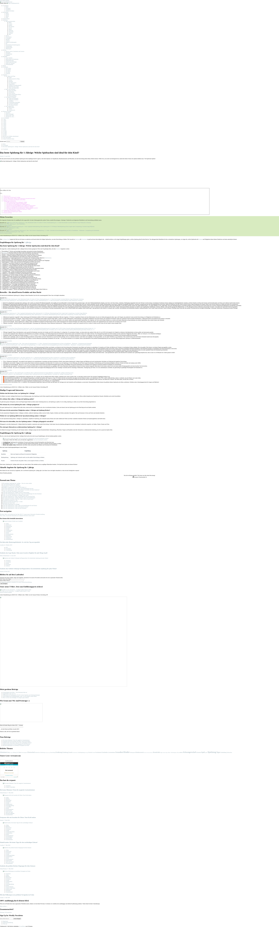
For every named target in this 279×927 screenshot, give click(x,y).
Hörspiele (8, 52)
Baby (7, 7)
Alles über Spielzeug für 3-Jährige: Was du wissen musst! (16, 492)
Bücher (4, 50)
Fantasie (200, 239)
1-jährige (27, 242)
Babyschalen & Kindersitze (12, 59)
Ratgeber (8, 55)
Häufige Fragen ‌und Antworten (10, 201)
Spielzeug (5, 20)
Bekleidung (5, 12)
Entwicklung (52, 752)
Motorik (8, 39)
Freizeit (10, 80)
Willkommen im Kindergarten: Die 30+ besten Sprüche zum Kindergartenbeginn (21, 695)
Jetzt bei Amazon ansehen (6, 225)
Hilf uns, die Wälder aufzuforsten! (11, 136)
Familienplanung (81, 752)
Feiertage (86, 752)
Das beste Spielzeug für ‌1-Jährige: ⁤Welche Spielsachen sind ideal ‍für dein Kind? (19, 198)
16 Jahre (5, 135)
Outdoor (8, 41)
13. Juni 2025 (13, 555)
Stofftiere (15, 443)
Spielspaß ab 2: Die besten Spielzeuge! (12, 486)
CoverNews (22, 926)
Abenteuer (8, 560)
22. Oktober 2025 (8, 545)
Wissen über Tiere (10, 115)
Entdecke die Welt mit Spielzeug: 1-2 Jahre (13, 501)
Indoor (7, 35)
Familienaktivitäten (10, 831)
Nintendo (11, 30)
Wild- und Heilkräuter (14, 88)
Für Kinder (8, 69)
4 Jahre (4, 123)
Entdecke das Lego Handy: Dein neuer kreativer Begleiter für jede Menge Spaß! (24, 553)
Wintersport (8, 48)
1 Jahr (4, 119)
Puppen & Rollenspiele (11, 42)
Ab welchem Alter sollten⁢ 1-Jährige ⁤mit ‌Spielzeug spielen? (17, 203)
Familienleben (9, 530)
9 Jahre (4, 129)
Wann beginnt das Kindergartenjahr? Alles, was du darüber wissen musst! (20, 696)
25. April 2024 (6, 156)
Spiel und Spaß (9, 812)
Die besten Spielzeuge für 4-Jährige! (11, 504)
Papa (7, 17)
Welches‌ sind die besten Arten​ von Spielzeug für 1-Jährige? (17, 202)
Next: (17, 515)
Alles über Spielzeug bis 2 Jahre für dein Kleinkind (14, 508)
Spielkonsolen (9, 47)
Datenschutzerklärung (8, 922)
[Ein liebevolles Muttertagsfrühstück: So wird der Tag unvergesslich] (13, 521)
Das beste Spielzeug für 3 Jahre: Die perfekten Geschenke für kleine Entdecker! (21, 489)
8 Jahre (4, 128)
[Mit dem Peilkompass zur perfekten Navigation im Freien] (16, 871)
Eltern (19, 752)
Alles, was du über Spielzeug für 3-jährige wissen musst (16, 495)
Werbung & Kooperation (6, 912)
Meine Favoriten (7, 196)
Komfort (145, 752)
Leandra (2, 545)
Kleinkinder (11, 91)
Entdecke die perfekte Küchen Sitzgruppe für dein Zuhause (16, 744)
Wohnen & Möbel (10, 11)
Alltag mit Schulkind (13, 99)
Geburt (10, 108)
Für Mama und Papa (10, 76)
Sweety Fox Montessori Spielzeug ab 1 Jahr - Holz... (12, 231)
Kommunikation (9, 534)
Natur (178, 752)
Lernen (163, 752)
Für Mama (8, 71)
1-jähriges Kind (6, 239)
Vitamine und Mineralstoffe (15, 85)
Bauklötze (4, 252)
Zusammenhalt (9, 539)
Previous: (22, 514)
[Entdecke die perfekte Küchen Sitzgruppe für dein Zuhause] (17, 847)
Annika (2, 897)
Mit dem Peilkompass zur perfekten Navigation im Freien (16, 745)
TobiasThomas (3, 792)
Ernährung (59, 752)
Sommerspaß (9, 46)
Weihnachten (229, 752)
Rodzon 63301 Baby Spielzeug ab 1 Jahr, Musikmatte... (13, 224)
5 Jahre (4, 124)
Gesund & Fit (12, 110)
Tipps (218, 752)
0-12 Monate (6, 118)
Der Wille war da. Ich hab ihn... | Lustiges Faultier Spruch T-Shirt (15, 591)
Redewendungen (10, 114)
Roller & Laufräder (10, 63)
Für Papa (8, 72)
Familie (7, 529)
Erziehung (8, 527)
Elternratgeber (24, 752)
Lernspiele (8, 38)
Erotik (10, 77)
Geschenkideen (111, 752)
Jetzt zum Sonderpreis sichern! (40, 439)
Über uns (5, 923)
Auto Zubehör (9, 58)
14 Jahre (5, 133)
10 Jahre (5, 131)
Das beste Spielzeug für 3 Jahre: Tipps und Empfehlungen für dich (18, 488)
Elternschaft (8, 525)
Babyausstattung (12, 95)
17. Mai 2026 (10, 792)
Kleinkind (8, 8)
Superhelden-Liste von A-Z (9, 693)
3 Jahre (4, 122)
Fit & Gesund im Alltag (14, 78)
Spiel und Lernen (10, 862)
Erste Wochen (12, 93)
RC (6, 43)
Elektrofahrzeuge (10, 60)
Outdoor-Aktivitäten (10, 787)
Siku (10, 34)
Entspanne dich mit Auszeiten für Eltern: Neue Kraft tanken (16, 741)
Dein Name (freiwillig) (5, 579)
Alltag (7, 523)
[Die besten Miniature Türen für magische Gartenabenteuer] (17, 783)
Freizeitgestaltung (10, 805)
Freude (94, 752)
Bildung (14, 752)
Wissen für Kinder (7, 111)
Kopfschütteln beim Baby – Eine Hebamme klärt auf (15, 692)
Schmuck (8, 73)
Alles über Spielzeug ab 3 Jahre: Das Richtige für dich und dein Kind (19, 496)
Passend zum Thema (8, 212)
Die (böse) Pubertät (13, 105)
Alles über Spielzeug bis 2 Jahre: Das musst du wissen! (15, 506)
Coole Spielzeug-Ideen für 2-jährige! (11, 484)
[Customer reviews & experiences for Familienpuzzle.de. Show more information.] (9, 777)
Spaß (203, 752)
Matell (10, 29)
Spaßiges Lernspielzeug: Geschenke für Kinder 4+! (14, 487)
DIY (7, 547)
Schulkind (8, 9)
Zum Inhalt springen (4, 0)
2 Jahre (4, 120)
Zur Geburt (8, 68)
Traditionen (8, 538)
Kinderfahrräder (9, 64)
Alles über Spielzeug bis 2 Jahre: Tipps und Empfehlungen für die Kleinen (20, 505)
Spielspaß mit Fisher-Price (9, 503)
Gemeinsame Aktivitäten (14, 102)
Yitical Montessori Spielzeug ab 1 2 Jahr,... (10, 227)
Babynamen (11, 107)
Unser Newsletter (7, 137)
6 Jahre (4, 125)
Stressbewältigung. (10, 813)
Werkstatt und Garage (14, 86)
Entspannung (9, 526)
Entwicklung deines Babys (15, 94)
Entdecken (37, 752)
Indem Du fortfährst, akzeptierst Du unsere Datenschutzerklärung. (17, 582)
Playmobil (11, 31)
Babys (7, 13)
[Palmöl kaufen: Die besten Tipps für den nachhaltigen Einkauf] (18, 822)
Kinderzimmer (6, 18)
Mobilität (5, 56)
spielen (206, 752)
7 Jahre (4, 127)
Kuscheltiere (9, 37)
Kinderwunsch (140, 752)
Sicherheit (198, 752)
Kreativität (8, 535)
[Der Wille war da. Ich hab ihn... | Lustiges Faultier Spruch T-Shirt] (15, 589)
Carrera (10, 24)
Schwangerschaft (10, 106)
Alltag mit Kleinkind (13, 98)
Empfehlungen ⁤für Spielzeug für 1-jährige (12, 210)
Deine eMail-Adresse (5, 580)
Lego (161, 752)
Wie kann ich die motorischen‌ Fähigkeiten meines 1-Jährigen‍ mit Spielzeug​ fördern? (21, 205)
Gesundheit (119, 752)
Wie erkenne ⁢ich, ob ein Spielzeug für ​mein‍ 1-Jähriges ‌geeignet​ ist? (18, 204)
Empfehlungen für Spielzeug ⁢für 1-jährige (12, 197)
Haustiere (8, 112)
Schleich (11, 33)
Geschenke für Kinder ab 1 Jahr (10, 500)
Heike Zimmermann (5, 555)
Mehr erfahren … (4, 906)
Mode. (169, 752)
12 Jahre (5, 132)
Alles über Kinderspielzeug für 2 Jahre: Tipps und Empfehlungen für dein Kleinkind (22, 493)
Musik (4, 65)
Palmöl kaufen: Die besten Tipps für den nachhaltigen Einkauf (17, 742)
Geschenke (5, 67)
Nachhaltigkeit (174, 752)
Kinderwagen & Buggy (11, 61)
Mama (7, 16)
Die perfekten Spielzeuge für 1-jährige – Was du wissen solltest (17, 483)
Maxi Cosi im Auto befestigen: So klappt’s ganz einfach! (16, 697)
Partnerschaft (9, 536)
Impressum (5, 921)
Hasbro (10, 25)
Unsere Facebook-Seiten (8, 139)
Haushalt (11, 81)
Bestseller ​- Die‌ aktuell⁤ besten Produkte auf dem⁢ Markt (14, 199)
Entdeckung (42, 752)
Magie (167, 752)
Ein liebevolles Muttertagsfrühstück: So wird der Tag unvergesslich (20, 542)
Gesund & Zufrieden (13, 103)
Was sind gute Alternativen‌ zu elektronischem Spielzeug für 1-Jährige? (19, 209)
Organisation (12, 84)
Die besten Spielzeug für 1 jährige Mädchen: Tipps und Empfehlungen (19, 497)
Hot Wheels (11, 26)
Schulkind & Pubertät (11, 97)
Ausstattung (5, 5)
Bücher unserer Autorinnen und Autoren (15, 51)
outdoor (181, 752)
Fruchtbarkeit (98, 752)
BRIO (10, 22)
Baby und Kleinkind (10, 89)
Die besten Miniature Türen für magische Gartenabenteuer (16, 740)
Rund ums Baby (12, 90)
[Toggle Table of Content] (1, 193)
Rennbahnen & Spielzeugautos (13, 44)
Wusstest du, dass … (10, 116)
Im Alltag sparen (12, 82)
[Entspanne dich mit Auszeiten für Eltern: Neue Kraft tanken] (17, 795)
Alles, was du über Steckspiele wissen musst (13, 491)
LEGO (10, 28)
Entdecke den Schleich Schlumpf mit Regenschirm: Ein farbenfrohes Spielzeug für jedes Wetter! (28, 568)
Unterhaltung (9, 550)
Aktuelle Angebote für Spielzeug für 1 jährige (13, 211)
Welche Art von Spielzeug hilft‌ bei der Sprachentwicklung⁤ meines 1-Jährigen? (20, 206)
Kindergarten (132, 752)
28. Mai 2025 (6, 571)
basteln (11, 752)
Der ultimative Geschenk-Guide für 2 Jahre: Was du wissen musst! (18, 499)
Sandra (1, 156)
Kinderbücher (9, 54)
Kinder (7, 14)
